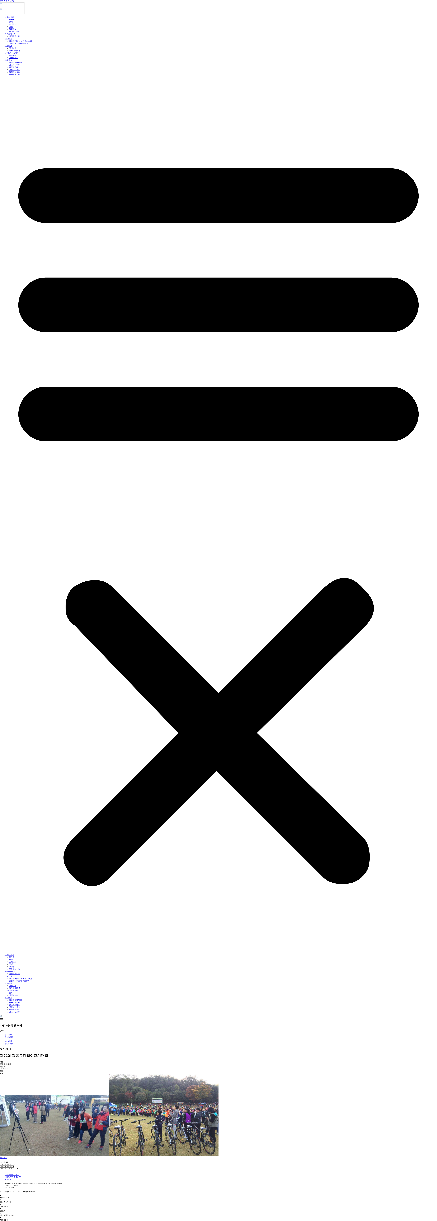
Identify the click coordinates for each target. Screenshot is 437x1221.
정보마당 (8, 46)
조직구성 (12, 24)
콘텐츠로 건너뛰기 (7, 1)
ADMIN (8, 1179)
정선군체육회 (14, 72)
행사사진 (12, 55)
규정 (11, 27)
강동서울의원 (14, 74)
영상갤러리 (13, 58)
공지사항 (12, 48)
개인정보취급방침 (12, 1175)
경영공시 (12, 29)
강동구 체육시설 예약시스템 (20, 41)
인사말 (12, 19)
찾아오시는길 (14, 31)
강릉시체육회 (14, 70)
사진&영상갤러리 (12, 53)
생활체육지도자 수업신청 (19, 43)
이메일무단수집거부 (13, 1177)
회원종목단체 (10, 34)
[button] (218, 515)
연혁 (11, 22)
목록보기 (3, 1158)
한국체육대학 (14, 67)
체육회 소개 (9, 17)
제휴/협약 (8, 60)
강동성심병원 (14, 65)
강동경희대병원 (15, 62)
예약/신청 (8, 39)
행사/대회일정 (14, 51)
